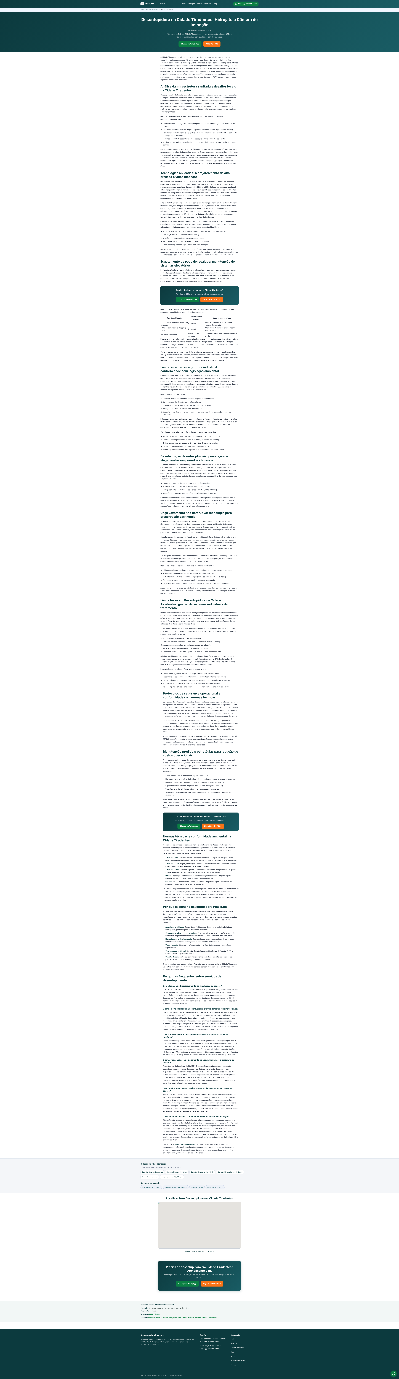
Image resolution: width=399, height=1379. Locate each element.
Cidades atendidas (204, 4)
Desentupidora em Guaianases (152, 1172)
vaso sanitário (213, 1318)
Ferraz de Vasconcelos (149, 1177)
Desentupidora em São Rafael (177, 1172)
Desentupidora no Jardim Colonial (202, 1172)
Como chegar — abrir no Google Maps (199, 1251)
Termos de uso (236, 1365)
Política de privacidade (238, 1360)
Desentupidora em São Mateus (171, 1177)
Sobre (233, 1356)
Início (184, 4)
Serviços (191, 4)
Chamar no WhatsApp (190, 44)
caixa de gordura (201, 1318)
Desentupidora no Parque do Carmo (230, 1172)
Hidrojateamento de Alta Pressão (175, 1187)
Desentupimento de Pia (215, 1187)
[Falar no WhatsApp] (394, 1374)
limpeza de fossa (188, 1318)
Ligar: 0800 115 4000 (211, 299)
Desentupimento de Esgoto (151, 1187)
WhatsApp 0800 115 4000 (209, 1342)
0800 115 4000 (212, 44)
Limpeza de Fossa (197, 1187)
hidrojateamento (175, 1318)
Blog (215, 4)
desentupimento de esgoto (158, 1318)
